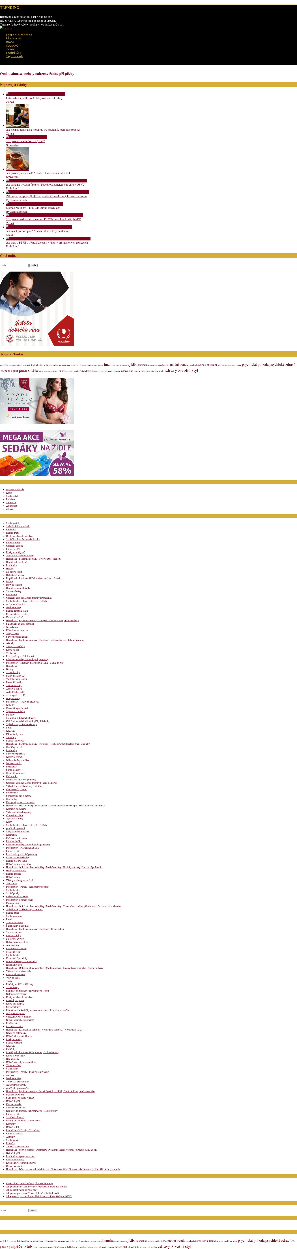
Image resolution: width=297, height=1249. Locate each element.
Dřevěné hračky (14, 841)
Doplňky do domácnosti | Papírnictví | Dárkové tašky (32, 1110)
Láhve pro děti (13, 549)
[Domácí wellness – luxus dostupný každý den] (34, 204)
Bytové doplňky (14, 1153)
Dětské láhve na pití (15, 974)
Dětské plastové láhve (16, 860)
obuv (219, 365)
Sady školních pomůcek (18, 526)
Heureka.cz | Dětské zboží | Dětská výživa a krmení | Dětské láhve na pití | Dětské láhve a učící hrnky (55, 805)
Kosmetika (11, 834)
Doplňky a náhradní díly (18, 587)
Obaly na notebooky (16, 1032)
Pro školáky (12, 792)
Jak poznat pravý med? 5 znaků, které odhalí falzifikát (38, 173)
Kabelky (10, 704)
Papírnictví (11, 594)
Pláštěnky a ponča (15, 1000)
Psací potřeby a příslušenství (20, 656)
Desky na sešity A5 (15, 552)
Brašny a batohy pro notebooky (21, 961)
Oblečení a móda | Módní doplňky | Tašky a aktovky (31, 782)
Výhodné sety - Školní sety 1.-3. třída (24, 909)
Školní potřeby (13, 523)
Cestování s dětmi (14, 815)
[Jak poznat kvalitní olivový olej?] (26, 137)
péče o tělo (28, 370)
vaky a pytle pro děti (16, 695)
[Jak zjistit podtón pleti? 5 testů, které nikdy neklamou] (39, 227)
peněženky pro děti (15, 828)
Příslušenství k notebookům (19, 899)
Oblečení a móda (14, 545)
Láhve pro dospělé (15, 1003)
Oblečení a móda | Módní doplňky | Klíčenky (28, 844)
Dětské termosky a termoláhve (21, 1062)
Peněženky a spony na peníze (20, 1156)
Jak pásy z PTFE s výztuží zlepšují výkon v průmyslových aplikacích (47, 242)
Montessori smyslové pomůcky (21, 779)
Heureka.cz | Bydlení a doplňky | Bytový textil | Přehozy (33, 558)
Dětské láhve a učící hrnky (19, 1036)
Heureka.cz (11, 665)
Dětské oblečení (14, 1042)
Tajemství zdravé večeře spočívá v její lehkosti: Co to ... (32, 24)
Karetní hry (11, 799)
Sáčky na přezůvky (15, 646)
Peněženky (11, 565)
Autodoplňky (12, 945)
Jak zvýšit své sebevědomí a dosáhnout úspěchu (28, 20)
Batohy (9, 581)
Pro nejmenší (12, 902)
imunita (109, 364)
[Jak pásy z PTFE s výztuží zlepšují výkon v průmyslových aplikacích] (48, 238)
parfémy (232, 364)
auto (1, 365)
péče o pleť (11, 370)
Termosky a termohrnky (18, 1081)
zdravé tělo (159, 370)
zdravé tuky (150, 371)
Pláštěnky (11, 1049)
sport (62, 371)
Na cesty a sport (14, 571)
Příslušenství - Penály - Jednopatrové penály (27, 886)
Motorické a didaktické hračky (21, 717)
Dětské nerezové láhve (17, 610)
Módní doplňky (13, 607)
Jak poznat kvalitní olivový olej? (25, 141)
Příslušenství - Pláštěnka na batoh (22, 847)
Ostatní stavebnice (15, 1166)
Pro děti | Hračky (14, 682)
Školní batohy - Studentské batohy (23, 539)
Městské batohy (14, 763)
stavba (67, 371)
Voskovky (11, 652)
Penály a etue (12, 1023)
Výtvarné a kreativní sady (18, 971)
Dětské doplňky (14, 1101)
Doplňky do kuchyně (16, 561)
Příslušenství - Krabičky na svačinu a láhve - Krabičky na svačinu (38, 1010)
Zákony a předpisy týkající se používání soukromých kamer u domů (46, 196)
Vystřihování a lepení (16, 678)
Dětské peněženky (15, 1159)
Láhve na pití (12, 649)
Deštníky (10, 1143)
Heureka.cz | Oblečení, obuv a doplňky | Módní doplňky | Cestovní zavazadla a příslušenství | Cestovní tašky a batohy (63, 906)
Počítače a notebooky (16, 838)
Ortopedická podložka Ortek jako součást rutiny (34, 98)
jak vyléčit (125, 365)
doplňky (10, 1075)
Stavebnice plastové (15, 753)
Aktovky (10, 643)
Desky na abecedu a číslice (19, 536)
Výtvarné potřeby (14, 818)
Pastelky (10, 714)
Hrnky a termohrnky (16, 870)
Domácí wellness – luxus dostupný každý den (33, 208)
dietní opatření (23, 364)
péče (2, 371)
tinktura (96, 371)
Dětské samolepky (15, 740)
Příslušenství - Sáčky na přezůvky (22, 701)
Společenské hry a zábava (18, 795)
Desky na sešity (14, 1039)
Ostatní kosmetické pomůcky (20, 1019)
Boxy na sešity (13, 698)
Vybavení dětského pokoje (19, 812)
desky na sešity (13, 951)
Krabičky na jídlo (14, 747)
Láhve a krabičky (14, 1133)
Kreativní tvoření (14, 617)
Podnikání (13, 52)
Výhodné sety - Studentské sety (21, 724)
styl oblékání (87, 370)
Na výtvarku (12, 626)
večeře (101, 371)
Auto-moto (11, 883)
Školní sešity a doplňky (17, 925)
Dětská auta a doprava (17, 630)
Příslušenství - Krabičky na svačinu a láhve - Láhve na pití (34, 662)
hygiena (100, 365)
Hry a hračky (12, 1058)
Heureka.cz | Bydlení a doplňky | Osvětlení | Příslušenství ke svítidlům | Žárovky (45, 639)
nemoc (202, 364)
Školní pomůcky (14, 915)
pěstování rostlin (52, 371)
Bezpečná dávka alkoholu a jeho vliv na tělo (26, 17)
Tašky (9, 980)
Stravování (13, 45)
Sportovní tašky (13, 591)
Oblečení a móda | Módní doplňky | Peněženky (29, 597)
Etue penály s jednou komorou (21, 1162)
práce (239, 364)
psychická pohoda (255, 364)
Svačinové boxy (14, 685)
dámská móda (52, 364)
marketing (153, 365)
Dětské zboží (12, 912)
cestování (13, 365)
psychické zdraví (282, 364)
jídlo (133, 364)
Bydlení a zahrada (19, 35)
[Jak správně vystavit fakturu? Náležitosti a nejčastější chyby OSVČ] (46, 180)
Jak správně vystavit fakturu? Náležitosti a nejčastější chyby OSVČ (45, 184)
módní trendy (179, 364)
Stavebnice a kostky (16, 1107)
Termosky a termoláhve (17, 1146)
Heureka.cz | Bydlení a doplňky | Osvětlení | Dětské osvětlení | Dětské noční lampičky (48, 743)
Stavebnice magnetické (17, 636)
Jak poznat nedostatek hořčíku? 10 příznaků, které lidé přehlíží (43, 129)
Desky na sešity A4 (15, 675)
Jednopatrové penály (16, 1084)
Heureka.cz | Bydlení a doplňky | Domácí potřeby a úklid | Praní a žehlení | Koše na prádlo (50, 1091)
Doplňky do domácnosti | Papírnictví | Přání (27, 990)
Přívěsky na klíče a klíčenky (19, 984)
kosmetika (144, 364)
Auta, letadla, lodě (15, 691)
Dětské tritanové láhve (17, 941)
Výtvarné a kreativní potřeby (20, 555)
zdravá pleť (127, 371)
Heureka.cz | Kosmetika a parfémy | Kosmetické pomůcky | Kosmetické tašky (44, 1029)
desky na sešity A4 (15, 1013)
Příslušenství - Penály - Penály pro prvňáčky (27, 1071)
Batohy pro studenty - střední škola (23, 1120)
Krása (10, 42)
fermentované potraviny (69, 364)
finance (83, 365)
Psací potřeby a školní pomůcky (21, 854)
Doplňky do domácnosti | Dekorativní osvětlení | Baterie (33, 578)
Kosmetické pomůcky (17, 958)
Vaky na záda (12, 977)
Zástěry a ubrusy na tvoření (19, 880)
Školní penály (13, 893)
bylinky (6, 365)
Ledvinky (11, 529)
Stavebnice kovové (15, 1117)
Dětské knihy (12, 532)
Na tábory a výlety (15, 938)
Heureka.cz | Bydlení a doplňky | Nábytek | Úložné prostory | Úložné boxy (42, 620)
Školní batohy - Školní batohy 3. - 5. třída (26, 600)
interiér (118, 365)
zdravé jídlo (139, 370)
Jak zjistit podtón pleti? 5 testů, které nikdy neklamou (37, 231)
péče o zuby (43, 371)
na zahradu (193, 365)
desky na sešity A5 (15, 604)
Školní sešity (12, 987)
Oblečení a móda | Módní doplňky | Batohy (27, 659)
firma (88, 365)
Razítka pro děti (14, 964)
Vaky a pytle (12, 633)
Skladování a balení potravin (20, 623)
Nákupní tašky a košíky (17, 760)
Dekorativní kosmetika (17, 896)
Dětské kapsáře (13, 873)
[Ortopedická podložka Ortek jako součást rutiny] (35, 94)
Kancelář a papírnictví (17, 708)
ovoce (224, 364)
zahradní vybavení (112, 370)
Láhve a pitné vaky (15, 1055)
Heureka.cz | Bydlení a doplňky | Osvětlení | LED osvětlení (35, 928)
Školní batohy (13, 672)
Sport (8, 727)
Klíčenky (10, 730)
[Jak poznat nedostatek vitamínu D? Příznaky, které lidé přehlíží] (44, 215)
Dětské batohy (13, 876)
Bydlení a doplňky (15, 1094)
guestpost (94, 365)
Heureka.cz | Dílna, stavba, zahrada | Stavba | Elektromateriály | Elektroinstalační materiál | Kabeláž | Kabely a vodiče (63, 1169)
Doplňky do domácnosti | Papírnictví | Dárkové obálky (32, 1052)
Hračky (9, 568)
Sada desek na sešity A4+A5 (20, 1097)
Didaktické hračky (15, 574)
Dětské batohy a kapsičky (18, 864)
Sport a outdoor (13, 932)
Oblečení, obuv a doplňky (19, 1016)
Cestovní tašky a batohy (17, 613)
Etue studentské (14, 1104)
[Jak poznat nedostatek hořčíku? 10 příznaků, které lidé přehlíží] (17, 126)
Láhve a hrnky (13, 542)
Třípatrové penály (14, 922)
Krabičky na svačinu (16, 808)
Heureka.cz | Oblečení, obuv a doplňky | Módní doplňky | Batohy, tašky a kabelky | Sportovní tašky (54, 967)
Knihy (9, 821)
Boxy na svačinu (14, 584)
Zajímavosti (14, 56)
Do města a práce (14, 1026)
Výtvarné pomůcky (15, 711)
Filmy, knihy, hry (14, 734)
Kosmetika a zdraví (15, 773)
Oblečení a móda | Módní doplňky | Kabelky (28, 721)
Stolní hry (11, 737)
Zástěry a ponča (14, 688)
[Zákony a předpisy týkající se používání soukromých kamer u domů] (47, 192)
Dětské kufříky (13, 935)
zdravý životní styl (181, 370)
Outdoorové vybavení (16, 789)
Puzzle (9, 919)
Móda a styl (14, 38)
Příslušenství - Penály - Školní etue (23, 1130)
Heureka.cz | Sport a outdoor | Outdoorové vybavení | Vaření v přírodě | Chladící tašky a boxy (51, 1149)
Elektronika (11, 776)
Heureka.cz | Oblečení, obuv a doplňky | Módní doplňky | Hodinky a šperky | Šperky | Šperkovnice (54, 867)
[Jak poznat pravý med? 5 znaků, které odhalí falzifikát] (17, 169)
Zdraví (10, 49)
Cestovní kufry (13, 1006)
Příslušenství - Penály (16, 948)
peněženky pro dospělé (17, 1088)
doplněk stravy (38, 364)
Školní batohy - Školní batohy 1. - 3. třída (26, 825)
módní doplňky (163, 365)
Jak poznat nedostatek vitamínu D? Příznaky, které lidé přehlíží (43, 219)
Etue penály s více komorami (20, 802)
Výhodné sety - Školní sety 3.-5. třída (24, 786)
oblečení (212, 364)
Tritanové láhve (13, 1065)
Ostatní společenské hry (17, 857)
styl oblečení (75, 371)
